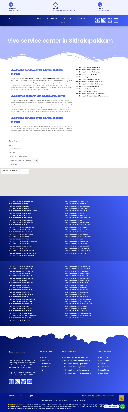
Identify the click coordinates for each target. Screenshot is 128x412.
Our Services (52, 18)
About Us (67, 18)
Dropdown (13, 160)
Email (55, 8)
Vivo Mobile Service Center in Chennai (28, 100)
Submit (14, 165)
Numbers (12, 152)
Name (11, 145)
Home (39, 18)
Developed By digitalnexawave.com (98, 396)
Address (12, 8)
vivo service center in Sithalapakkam (60, 41)
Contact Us (81, 18)
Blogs (63, 23)
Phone (100, 8)
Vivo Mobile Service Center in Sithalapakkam (41, 79)
